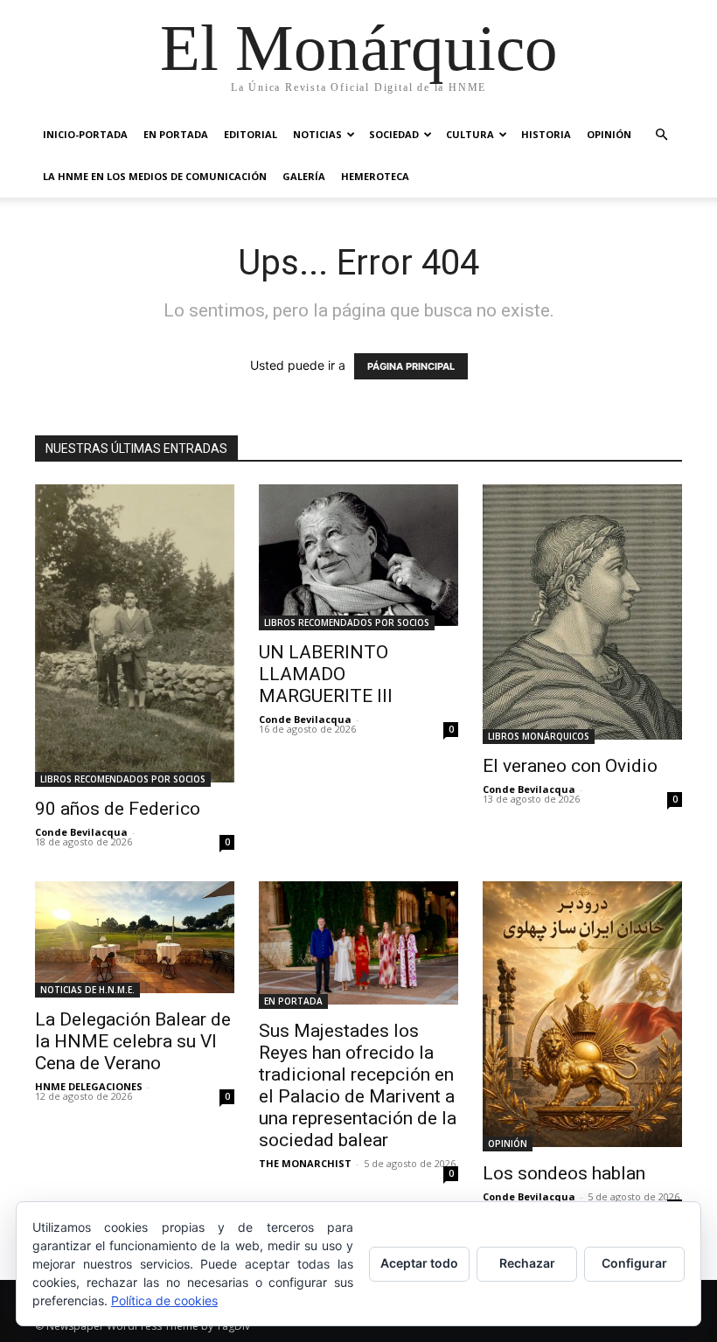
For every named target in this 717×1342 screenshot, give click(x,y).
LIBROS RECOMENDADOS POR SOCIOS (122, 779)
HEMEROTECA (375, 176)
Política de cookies (164, 1300)
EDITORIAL (250, 134)
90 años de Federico (117, 808)
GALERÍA (303, 176)
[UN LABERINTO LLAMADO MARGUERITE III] (358, 557)
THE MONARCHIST (305, 1163)
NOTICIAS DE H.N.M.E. (87, 990)
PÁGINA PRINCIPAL (411, 366)
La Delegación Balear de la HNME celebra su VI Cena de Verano (133, 1041)
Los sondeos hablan (564, 1173)
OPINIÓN (609, 134)
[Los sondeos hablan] (582, 1016)
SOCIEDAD (394, 134)
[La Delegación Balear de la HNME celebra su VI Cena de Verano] (134, 939)
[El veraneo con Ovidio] (582, 614)
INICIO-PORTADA (85, 134)
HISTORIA (546, 134)
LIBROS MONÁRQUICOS (538, 736)
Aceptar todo (419, 1262)
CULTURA (470, 134)
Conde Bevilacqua (81, 831)
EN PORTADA (175, 134)
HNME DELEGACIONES (89, 1086)
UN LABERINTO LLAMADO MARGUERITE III (326, 674)
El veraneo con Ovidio (570, 765)
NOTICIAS (317, 134)
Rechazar (527, 1262)
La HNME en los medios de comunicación (155, 176)
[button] (661, 135)
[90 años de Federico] (134, 635)
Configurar (634, 1262)
